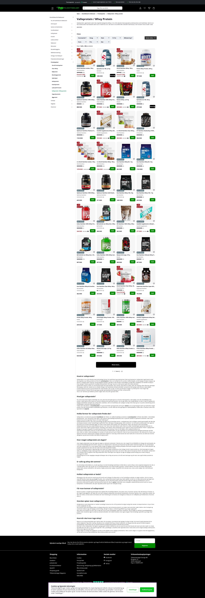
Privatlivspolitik (81, 563)
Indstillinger (133, 590)
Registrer (145, 545)
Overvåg (112, 75)
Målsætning (127, 38)
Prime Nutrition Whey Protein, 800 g (147, 348)
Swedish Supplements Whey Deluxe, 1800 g (109, 130)
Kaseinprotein (55, 84)
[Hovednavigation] (52, 8)
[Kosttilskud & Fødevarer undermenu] (72, 17)
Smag (91, 38)
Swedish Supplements (102, 133)
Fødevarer (53, 43)
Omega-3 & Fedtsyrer (56, 56)
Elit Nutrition (120, 226)
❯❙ (122, 371)
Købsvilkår (80, 575)
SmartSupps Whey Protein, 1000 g (106, 317)
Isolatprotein (55, 81)
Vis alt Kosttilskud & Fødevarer (59, 20)
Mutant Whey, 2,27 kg (123, 99)
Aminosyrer (54, 24)
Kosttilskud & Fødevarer (88, 13)
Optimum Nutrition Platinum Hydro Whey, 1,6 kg (90, 130)
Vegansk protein (56, 94)
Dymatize (99, 71)
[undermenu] (72, 23)
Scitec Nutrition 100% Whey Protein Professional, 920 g (92, 224)
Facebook (109, 557)
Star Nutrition (120, 164)
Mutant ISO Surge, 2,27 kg (104, 348)
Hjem (78, 13)
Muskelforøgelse (55, 49)
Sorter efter (149, 38)
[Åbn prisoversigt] (84, 76)
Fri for (114, 38)
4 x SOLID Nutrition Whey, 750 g (105, 162)
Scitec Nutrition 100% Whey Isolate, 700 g (128, 317)
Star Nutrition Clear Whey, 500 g (106, 286)
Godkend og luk (147, 590)
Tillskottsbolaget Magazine (58, 573)
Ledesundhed (54, 40)
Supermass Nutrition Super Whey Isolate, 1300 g (150, 286)
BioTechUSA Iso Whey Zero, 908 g (106, 224)
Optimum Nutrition (81, 102)
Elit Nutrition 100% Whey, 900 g (125, 224)
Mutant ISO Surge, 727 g (123, 255)
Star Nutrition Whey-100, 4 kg (125, 193)
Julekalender (53, 563)
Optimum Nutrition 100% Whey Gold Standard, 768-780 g (92, 193)
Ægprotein (54, 97)
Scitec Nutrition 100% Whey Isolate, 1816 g (108, 255)
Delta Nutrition (120, 350)
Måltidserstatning (55, 52)
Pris (91, 42)
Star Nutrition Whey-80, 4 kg (144, 162)
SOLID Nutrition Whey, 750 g (124, 68)
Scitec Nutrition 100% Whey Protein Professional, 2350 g (112, 99)
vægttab (86, 409)
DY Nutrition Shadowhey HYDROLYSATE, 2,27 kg (150, 130)
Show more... (116, 365)
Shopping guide (54, 570)
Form (79, 42)
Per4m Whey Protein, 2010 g (144, 68)
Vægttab (53, 104)
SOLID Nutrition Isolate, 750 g (85, 68)
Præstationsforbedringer (57, 59)
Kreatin (53, 36)
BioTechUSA (99, 226)
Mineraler (53, 46)
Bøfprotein (55, 71)
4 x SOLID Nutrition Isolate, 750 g (86, 162)
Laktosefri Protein (56, 87)
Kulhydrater (54, 33)
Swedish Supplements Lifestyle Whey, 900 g (149, 224)
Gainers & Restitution (56, 27)
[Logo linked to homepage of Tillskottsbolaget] (68, 8)
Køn (102, 42)
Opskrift (52, 568)
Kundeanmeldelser (55, 565)
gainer (114, 482)
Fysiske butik (80, 570)
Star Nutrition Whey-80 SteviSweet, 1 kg (88, 286)
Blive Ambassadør (82, 568)
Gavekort (52, 560)
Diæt (102, 38)
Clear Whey (55, 68)
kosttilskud (100, 417)
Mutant (118, 102)
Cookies (79, 558)
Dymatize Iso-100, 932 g (143, 99)
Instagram (109, 560)
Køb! (92, 75)
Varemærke (81, 38)
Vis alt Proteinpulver (57, 65)
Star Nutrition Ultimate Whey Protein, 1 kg (148, 255)
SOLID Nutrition (80, 70)
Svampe (53, 100)
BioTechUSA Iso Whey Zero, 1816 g (86, 255)
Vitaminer (53, 107)
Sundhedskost (54, 30)
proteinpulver (105, 381)
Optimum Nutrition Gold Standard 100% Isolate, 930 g (112, 193)
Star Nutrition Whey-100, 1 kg (145, 193)
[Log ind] (140, 8)
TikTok (107, 563)
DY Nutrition (140, 133)
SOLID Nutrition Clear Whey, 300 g (126, 286)
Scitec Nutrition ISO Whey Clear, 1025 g (87, 348)
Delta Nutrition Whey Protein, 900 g (126, 348)
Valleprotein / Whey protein (115, 13)
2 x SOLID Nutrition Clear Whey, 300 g (127, 130)
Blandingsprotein (56, 75)
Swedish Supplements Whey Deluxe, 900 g (148, 317)
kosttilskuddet (95, 406)
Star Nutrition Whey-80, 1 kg (124, 162)
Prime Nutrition (140, 350)
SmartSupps (100, 319)
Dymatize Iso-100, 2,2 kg (103, 68)
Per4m (138, 71)
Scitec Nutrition (100, 102)
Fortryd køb (80, 560)
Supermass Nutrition (142, 288)
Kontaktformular (82, 573)
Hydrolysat (54, 78)
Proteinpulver (101, 13)
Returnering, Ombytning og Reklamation (89, 565)
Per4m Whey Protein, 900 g (84, 317)
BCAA (126, 406)
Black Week (53, 558)
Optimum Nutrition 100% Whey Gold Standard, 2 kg (91, 99)
